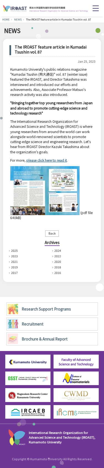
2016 (57, 273)
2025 (14, 250)
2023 (14, 256)
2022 (57, 256)
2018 (57, 267)
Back (52, 233)
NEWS (18, 19)
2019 (14, 267)
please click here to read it (46, 160)
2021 (14, 262)
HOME (6, 19)
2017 (14, 273)
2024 (57, 250)
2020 (57, 262)
